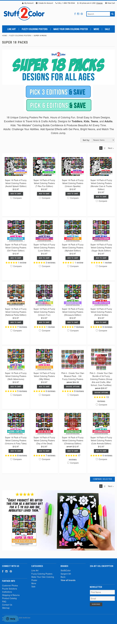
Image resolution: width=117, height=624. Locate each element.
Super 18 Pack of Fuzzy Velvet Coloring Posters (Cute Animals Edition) (101, 440)
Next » (111, 148)
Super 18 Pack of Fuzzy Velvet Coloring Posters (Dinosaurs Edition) (72, 311)
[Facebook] (75, 14)
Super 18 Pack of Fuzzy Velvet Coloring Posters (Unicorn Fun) (44, 311)
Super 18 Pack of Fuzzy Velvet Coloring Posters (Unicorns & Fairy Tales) (16, 440)
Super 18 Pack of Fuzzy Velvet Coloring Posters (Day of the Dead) (44, 440)
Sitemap (6, 607)
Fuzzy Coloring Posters (35, 29)
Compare (17, 197)
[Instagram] (78, 14)
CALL (66, 3)
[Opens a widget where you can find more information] (11, 619)
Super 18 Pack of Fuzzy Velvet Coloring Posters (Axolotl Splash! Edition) (16, 183)
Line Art (11, 29)
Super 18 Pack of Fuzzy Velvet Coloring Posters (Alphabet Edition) (72, 247)
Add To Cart (16, 194)
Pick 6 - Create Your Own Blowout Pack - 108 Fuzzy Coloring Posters (72, 376)
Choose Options (72, 387)
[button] (102, 574)
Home (4, 35)
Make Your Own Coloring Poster (70, 29)
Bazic (63, 576)
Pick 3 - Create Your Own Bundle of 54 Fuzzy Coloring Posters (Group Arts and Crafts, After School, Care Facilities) (101, 379)
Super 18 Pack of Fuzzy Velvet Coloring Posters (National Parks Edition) (16, 311)
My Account (28, 3)
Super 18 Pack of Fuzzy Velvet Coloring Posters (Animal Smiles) (101, 311)
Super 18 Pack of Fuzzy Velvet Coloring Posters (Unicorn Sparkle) (72, 183)
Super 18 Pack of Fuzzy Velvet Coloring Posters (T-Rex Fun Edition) (44, 183)
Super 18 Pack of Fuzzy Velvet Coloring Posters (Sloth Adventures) (16, 376)
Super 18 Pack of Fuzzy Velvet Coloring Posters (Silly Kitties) (44, 376)
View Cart (111, 3)
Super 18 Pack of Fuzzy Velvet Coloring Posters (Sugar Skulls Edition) (101, 247)
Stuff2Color (66, 570)
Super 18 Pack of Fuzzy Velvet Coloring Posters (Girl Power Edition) (16, 247)
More (96, 29)
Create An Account (45, 3)
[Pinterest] (82, 14)
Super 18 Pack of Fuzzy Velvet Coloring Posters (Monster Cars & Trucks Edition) (101, 185)
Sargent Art (66, 573)
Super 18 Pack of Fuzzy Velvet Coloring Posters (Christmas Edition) (72, 440)
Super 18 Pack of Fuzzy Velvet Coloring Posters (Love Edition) (44, 247)
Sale (107, 29)
